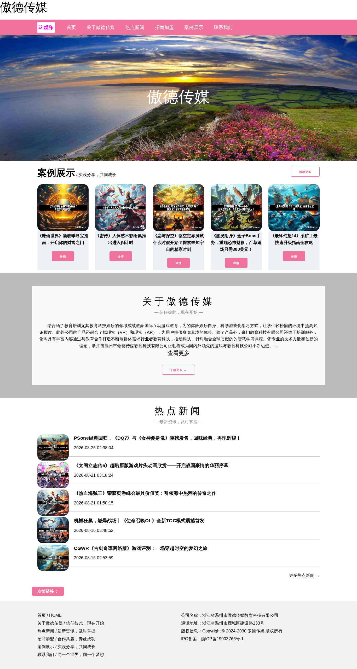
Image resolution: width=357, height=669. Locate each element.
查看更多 (179, 353)
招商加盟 (164, 27)
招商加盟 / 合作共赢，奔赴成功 (66, 639)
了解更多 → (178, 369)
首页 (71, 27)
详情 (63, 256)
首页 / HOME (49, 615)
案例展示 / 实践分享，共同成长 (66, 646)
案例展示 (193, 27)
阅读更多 (305, 171)
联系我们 (223, 27)
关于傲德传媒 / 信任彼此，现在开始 (70, 623)
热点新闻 (135, 27)
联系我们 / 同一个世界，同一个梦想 (70, 654)
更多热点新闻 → (304, 575)
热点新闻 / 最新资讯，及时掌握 (66, 631)
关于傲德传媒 (101, 27)
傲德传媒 (23, 7)
